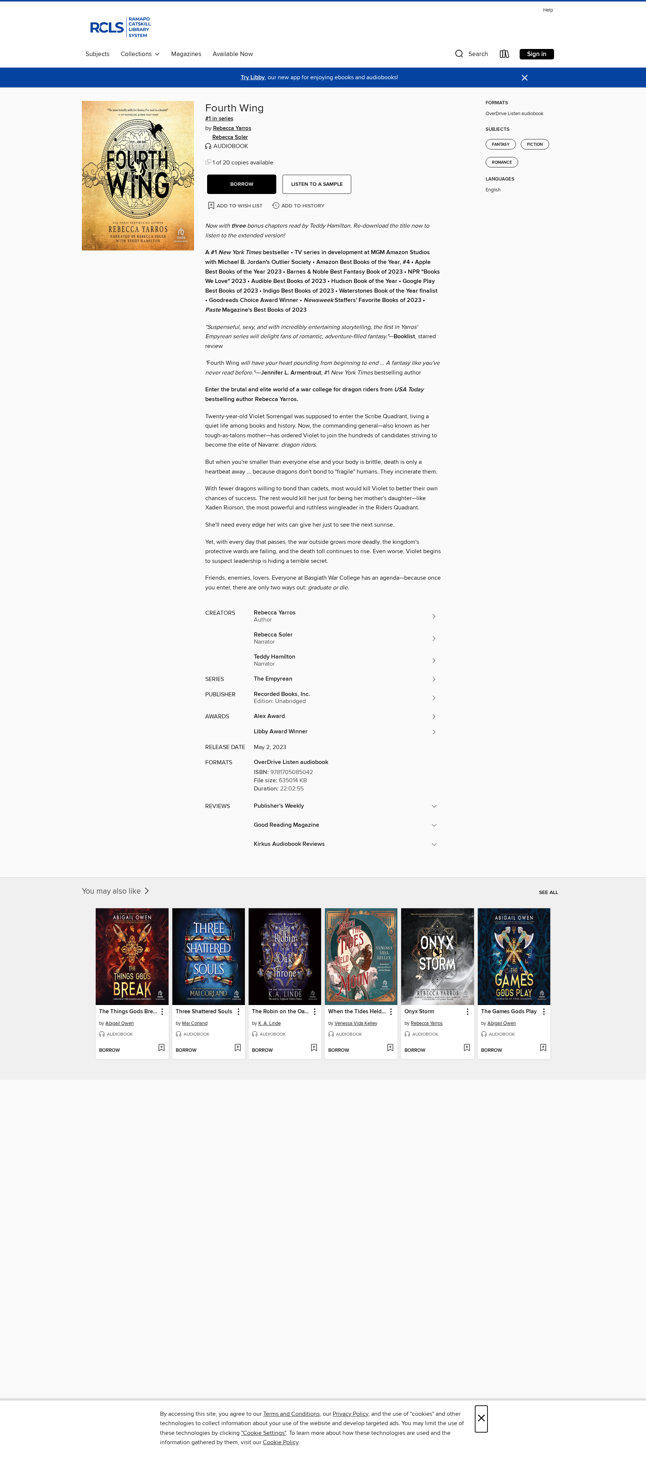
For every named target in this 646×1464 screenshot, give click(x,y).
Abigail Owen (119, 1023)
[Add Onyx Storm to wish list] (466, 1048)
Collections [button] (138, 54)
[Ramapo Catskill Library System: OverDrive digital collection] (120, 26)
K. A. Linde (269, 1023)
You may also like (112, 891)
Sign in (537, 54)
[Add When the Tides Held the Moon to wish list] (390, 1048)
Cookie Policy (280, 1442)
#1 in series (219, 118)
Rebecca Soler (230, 137)
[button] (470, 55)
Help (548, 10)
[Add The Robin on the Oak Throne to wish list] (314, 1048)
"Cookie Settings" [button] (263, 1433)
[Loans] (504, 55)
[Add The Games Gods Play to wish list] (543, 1048)
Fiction (535, 144)
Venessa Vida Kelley (356, 1023)
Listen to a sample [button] (317, 184)
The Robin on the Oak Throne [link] (281, 1011)
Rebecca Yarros (232, 128)
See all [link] (548, 892)
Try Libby (253, 77)
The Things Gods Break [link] (128, 1011)
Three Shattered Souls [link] (204, 1011)
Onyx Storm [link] (419, 1011)
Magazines (186, 54)
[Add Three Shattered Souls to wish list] (237, 1048)
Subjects (98, 54)
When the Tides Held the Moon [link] (357, 1011)
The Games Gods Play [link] (509, 1011)
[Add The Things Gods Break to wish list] (161, 1048)
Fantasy (501, 144)
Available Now (233, 54)
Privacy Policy (350, 1414)
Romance (502, 162)
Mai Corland (194, 1023)
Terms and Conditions (291, 1414)
